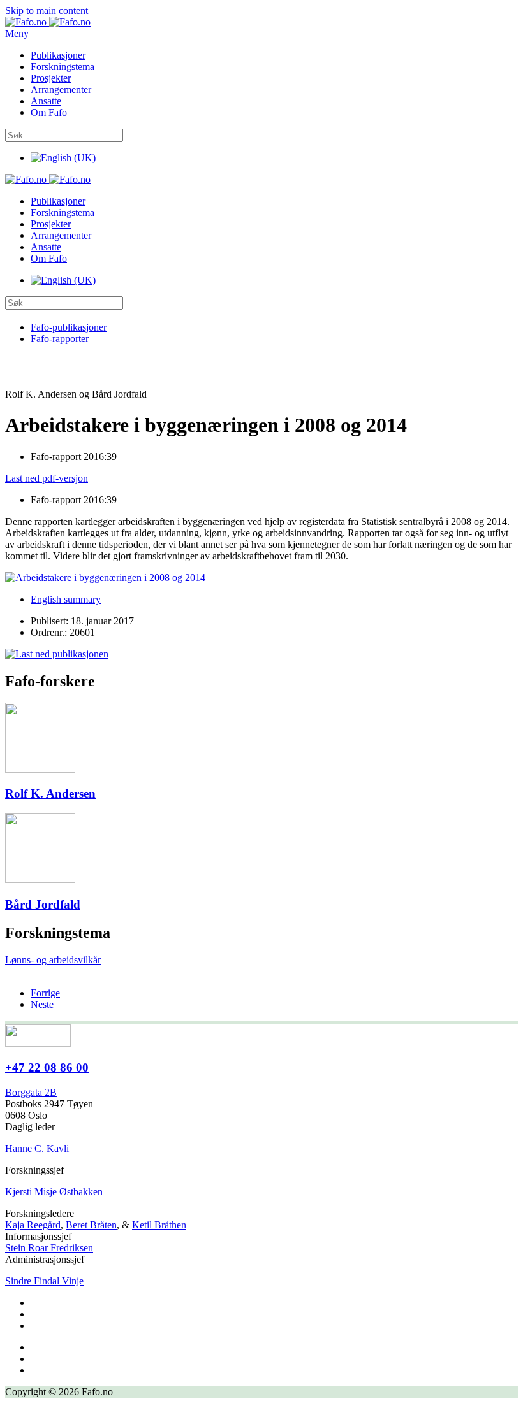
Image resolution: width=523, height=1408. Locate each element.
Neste (42, 1004)
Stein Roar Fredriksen (49, 1247)
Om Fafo (49, 112)
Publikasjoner (58, 55)
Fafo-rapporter (60, 338)
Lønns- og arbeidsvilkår (53, 959)
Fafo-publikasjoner (69, 327)
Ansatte (46, 101)
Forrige (45, 993)
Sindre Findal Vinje (44, 1280)
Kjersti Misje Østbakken (54, 1191)
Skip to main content (46, 10)
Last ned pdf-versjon (46, 478)
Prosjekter (51, 78)
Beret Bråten (91, 1224)
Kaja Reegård (33, 1224)
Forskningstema (62, 66)
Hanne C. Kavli (37, 1148)
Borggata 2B (31, 1092)
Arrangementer (61, 89)
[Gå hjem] (48, 22)
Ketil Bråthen (159, 1224)
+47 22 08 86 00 (47, 1067)
